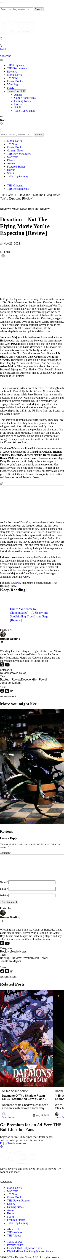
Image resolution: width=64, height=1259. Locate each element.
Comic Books (15, 81)
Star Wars (12, 156)
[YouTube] (7, 665)
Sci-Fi (17, 107)
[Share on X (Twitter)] (7, 692)
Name (4, 882)
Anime (18, 94)
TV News (12, 77)
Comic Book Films (25, 97)
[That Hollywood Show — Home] (18, 35)
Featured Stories (16, 166)
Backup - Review (39, 208)
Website (4, 895)
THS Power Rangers (19, 153)
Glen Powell (39, 679)
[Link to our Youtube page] (16, 1178)
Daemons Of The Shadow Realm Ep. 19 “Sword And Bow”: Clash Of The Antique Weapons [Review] (25, 1097)
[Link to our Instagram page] (9, 1178)
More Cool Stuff (17, 91)
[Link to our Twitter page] (3, 1178)
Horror (18, 104)
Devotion (26, 679)
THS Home (6, 194)
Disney (11, 160)
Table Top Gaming (24, 110)
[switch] (2, 42)
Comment (6, 852)
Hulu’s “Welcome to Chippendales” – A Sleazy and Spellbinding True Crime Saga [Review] (29, 614)
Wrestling (12, 84)
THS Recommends (18, 68)
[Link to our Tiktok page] (28, 1178)
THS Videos (14, 1235)
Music (10, 87)
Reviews (12, 71)
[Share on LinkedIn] (12, 692)
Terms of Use (14, 1241)
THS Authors (14, 1232)
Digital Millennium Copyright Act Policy (30, 1251)
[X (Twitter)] (2, 665)
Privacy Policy (15, 1244)
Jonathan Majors (10, 682)
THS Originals (15, 65)
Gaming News (22, 101)
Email (4, 888)
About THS (13, 1229)
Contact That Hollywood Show (24, 1248)
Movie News (14, 74)
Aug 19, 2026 (42, 1115)
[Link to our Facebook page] (22, 1178)
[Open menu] (1, 2)
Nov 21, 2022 (12, 243)
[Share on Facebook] (2, 692)
